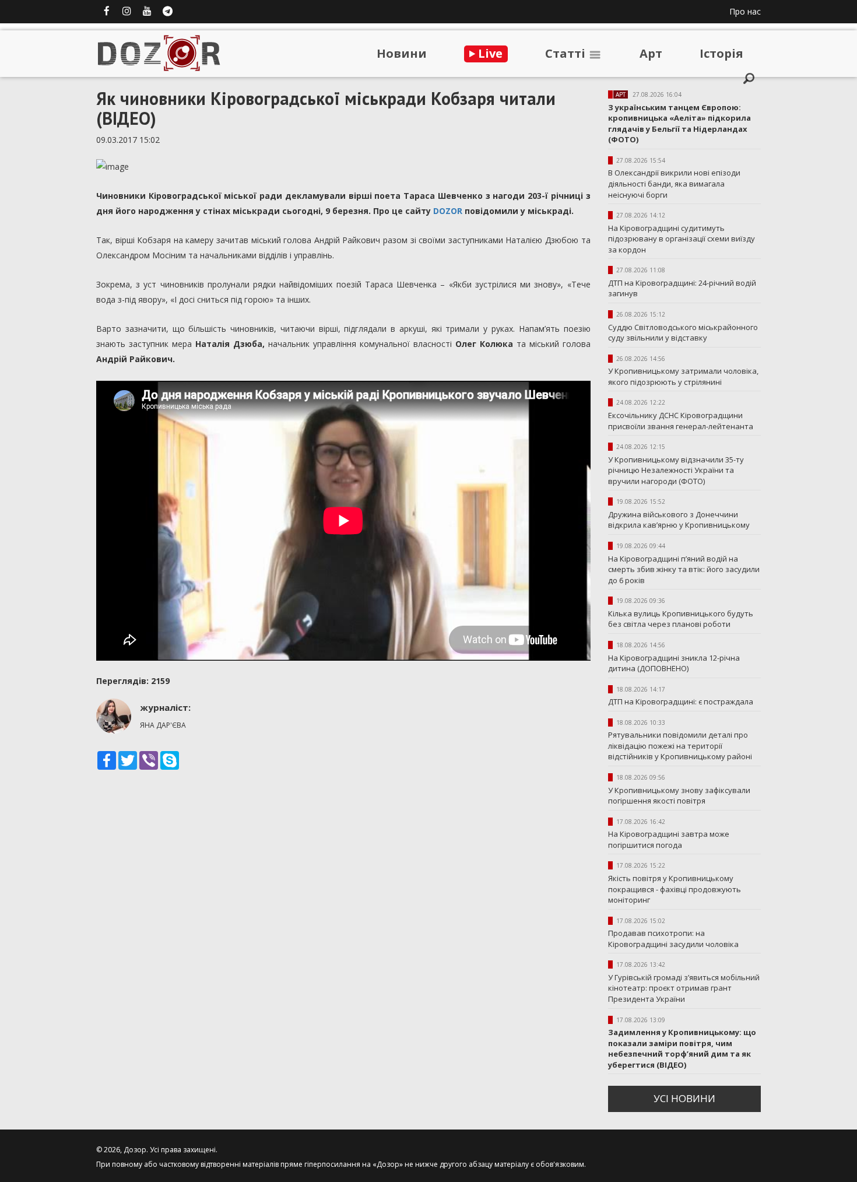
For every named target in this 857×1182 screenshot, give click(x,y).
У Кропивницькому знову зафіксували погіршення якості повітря (679, 795)
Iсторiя (721, 53)
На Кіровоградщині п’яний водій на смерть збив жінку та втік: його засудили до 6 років (684, 569)
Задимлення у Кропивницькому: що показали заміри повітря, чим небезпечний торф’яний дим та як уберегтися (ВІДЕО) (682, 1048)
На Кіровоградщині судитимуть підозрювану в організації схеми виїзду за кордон (681, 239)
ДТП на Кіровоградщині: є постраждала (680, 701)
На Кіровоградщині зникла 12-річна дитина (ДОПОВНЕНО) (674, 663)
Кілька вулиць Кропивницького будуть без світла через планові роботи (680, 619)
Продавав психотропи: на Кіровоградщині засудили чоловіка (673, 938)
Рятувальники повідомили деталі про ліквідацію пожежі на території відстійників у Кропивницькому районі (680, 745)
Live (489, 53)
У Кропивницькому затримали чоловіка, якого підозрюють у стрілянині (683, 376)
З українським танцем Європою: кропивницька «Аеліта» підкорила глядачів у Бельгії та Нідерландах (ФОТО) (679, 123)
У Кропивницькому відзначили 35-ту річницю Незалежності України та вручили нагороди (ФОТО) (676, 470)
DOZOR (449, 210)
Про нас (745, 11)
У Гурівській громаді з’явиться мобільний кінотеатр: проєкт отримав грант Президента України (684, 988)
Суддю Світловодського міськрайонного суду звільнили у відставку (683, 332)
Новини (402, 53)
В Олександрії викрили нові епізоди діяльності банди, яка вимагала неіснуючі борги (674, 183)
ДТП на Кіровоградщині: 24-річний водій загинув (682, 288)
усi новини (684, 1098)
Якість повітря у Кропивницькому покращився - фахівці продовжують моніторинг (674, 889)
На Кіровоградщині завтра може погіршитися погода (668, 839)
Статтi (566, 53)
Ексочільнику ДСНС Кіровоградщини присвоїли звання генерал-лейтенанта (680, 421)
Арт (651, 53)
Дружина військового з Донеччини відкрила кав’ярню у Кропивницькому (679, 520)
